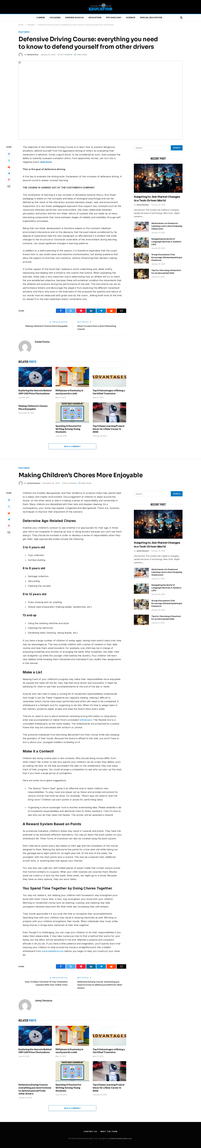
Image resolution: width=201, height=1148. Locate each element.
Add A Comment (72, 446)
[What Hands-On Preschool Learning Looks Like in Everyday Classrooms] (141, 227)
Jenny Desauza (142, 205)
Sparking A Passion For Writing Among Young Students (68, 429)
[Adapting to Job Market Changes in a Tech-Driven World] (158, 178)
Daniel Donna (32, 54)
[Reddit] (9, 167)
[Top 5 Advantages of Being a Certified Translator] (109, 377)
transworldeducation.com (121, 1138)
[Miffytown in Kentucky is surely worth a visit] (72, 377)
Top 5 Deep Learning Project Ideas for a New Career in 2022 (109, 429)
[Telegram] (9, 173)
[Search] (181, 18)
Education (95, 17)
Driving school (74, 17)
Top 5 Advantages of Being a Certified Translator (109, 392)
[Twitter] (9, 160)
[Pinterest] (9, 179)
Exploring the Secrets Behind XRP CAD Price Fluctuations (35, 392)
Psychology (113, 17)
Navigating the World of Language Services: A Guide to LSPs (166, 242)
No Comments (66, 54)
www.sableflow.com (53, 951)
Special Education (151, 17)
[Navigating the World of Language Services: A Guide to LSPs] (141, 242)
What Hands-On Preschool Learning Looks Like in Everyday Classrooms (166, 226)
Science (130, 17)
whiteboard (85, 719)
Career (41, 17)
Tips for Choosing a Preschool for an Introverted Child (166, 271)
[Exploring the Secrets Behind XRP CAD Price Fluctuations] (35, 377)
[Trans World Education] (100, 7)
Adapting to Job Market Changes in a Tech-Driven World (157, 198)
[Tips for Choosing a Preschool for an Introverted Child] (141, 274)
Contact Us (90, 1131)
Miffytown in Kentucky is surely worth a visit (69, 392)
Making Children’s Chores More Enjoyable (46, 326)
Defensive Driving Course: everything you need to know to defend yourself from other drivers (99, 984)
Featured (24, 32)
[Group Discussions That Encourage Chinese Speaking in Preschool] (141, 258)
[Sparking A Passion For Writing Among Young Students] (72, 412)
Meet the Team (108, 1131)
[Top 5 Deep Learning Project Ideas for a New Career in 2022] (109, 412)
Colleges (55, 17)
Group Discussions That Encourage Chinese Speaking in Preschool (166, 257)
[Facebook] (9, 154)
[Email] (9, 186)
